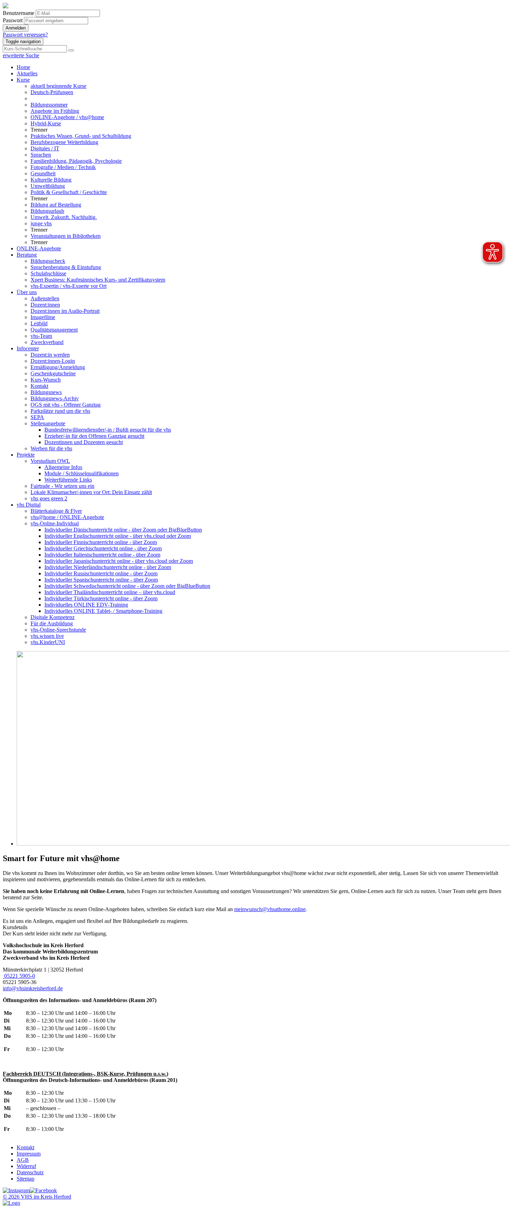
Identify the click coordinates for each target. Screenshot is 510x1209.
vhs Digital (29, 505)
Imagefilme (43, 317)
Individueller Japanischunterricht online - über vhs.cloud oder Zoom (118, 561)
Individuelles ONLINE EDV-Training (86, 605)
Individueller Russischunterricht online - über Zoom (101, 573)
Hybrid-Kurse (46, 123)
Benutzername (18, 13)
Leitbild (39, 323)
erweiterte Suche (21, 55)
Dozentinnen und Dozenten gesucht (83, 442)
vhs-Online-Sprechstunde (58, 630)
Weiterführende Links (68, 480)
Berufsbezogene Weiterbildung (64, 142)
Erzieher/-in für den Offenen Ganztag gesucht (94, 436)
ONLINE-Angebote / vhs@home (67, 117)
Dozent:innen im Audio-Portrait (65, 311)
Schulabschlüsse (48, 273)
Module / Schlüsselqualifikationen (81, 473)
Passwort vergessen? (25, 34)
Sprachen (41, 155)
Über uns (27, 292)
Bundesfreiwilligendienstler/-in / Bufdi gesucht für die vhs (107, 430)
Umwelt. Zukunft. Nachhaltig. (64, 217)
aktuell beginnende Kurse (58, 86)
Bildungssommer (49, 105)
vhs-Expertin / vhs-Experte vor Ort (69, 286)
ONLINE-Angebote (39, 248)
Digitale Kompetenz (53, 617)
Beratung (27, 255)
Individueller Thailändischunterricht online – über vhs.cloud (109, 592)
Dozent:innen (45, 305)
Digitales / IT (45, 148)
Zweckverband (47, 342)
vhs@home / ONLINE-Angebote (67, 517)
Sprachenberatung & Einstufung (66, 267)
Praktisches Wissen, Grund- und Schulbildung (81, 136)
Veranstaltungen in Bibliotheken (66, 236)
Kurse (23, 80)
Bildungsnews (46, 392)
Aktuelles (27, 73)
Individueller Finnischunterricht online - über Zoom (100, 542)
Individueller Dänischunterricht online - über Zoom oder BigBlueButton (123, 530)
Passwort (13, 20)
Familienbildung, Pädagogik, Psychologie (76, 161)
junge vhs (41, 223)
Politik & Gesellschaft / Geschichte (69, 192)
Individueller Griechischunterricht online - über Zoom (103, 548)
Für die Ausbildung (52, 623)
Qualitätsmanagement (54, 330)
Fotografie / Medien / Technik (63, 167)
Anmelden (16, 28)
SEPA (37, 417)
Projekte (26, 455)
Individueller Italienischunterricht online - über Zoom (102, 555)
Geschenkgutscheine (53, 373)
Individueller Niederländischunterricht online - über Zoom (107, 567)
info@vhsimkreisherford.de (33, 988)
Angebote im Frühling (55, 111)
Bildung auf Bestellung (56, 205)
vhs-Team (41, 336)
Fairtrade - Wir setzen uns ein (62, 486)
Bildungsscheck (48, 261)
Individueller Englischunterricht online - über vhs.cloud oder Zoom (117, 536)
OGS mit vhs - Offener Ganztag (66, 405)
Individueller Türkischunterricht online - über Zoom (101, 598)
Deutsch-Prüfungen (52, 92)
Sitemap (25, 1179)
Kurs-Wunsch (46, 380)
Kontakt (39, 386)
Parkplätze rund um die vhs (60, 411)
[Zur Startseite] (5, 6)
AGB (23, 1160)
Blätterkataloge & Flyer (56, 511)
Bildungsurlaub (47, 211)
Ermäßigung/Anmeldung (58, 367)
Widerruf (26, 1166)
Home (23, 67)
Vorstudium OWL (50, 461)
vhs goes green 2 (49, 498)
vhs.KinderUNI (48, 642)
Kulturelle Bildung (51, 180)
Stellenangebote (48, 423)
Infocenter (28, 348)
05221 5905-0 (19, 976)
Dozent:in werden (50, 355)
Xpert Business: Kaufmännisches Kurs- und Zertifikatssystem (98, 280)
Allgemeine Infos (63, 467)
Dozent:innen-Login (53, 361)
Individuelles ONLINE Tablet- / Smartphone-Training (103, 611)
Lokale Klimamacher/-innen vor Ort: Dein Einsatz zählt (91, 492)
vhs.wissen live (47, 636)
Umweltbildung (48, 186)
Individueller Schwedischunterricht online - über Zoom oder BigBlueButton (127, 586)
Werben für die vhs (51, 448)
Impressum (29, 1154)
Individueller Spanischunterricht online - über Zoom (101, 580)
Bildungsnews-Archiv (55, 398)
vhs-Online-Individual (55, 523)
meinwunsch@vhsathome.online (270, 909)
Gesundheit (43, 173)
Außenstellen (45, 298)
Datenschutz (30, 1172)
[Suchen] (71, 50)
